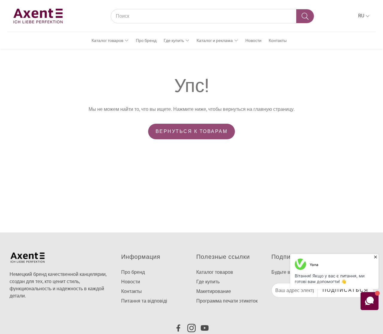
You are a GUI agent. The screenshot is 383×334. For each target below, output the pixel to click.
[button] (212, 16)
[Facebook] (178, 328)
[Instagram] (191, 328)
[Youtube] (204, 328)
